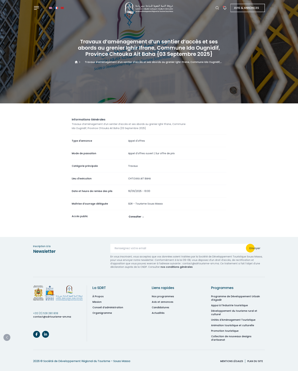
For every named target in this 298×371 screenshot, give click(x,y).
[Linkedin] (45, 334)
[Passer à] (50, 7)
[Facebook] (36, 334)
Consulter (136, 216)
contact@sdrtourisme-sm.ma (52, 316)
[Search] (217, 8)
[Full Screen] (36, 7)
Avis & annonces (246, 8)
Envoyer (254, 248)
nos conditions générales (177, 267)
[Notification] (225, 8)
